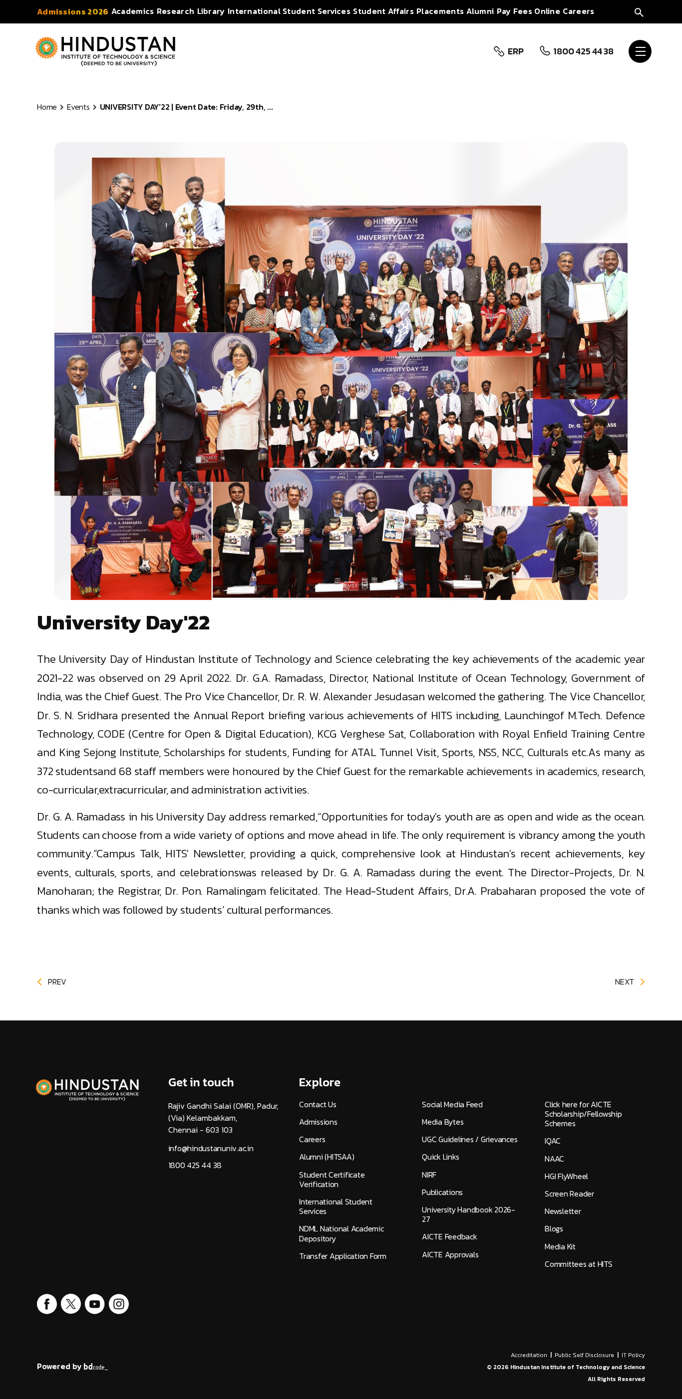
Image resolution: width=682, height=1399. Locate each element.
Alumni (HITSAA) (326, 1157)
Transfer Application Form (342, 1256)
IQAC (553, 1141)
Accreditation (529, 1355)
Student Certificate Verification (331, 1179)
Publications (442, 1192)
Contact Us (318, 1104)
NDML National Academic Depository (341, 1233)
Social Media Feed (452, 1104)
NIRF (429, 1175)
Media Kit (560, 1246)
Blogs (554, 1228)
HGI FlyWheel (566, 1176)
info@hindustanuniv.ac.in (211, 1148)
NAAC (554, 1159)
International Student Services (335, 1206)
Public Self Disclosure (584, 1355)
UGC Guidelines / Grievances (469, 1139)
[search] (639, 11)
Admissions (318, 1122)
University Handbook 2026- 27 (468, 1214)
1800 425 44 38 (583, 51)
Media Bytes (442, 1122)
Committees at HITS (579, 1264)
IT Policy (633, 1355)
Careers (312, 1139)
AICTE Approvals (450, 1254)
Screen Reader (569, 1194)
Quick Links (440, 1157)
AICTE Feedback (449, 1236)
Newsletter (563, 1211)
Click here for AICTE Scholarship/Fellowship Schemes (583, 1114)
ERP (515, 51)
